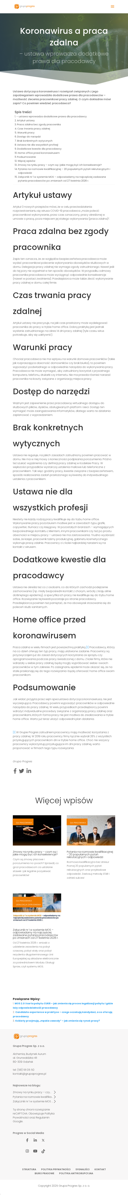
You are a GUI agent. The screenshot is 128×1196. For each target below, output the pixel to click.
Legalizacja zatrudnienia (28, 904)
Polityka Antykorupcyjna (76, 1173)
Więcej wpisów (26, 161)
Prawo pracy (22, 826)
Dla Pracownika (24, 822)
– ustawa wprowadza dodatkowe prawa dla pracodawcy (51, 116)
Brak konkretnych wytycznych (34, 140)
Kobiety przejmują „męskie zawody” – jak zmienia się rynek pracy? (57, 1020)
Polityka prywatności (55, 1169)
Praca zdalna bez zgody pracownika (39, 124)
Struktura (29, 1169)
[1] (87, 647)
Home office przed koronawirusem (39, 153)
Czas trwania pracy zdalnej (33, 128)
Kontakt (100, 1169)
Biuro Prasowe (44, 1173)
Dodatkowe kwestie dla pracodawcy (39, 148)
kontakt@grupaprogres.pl (29, 1074)
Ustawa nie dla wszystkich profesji (37, 144)
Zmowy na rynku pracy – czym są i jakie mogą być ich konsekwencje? (60, 165)
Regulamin (43, 1117)
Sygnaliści (83, 1169)
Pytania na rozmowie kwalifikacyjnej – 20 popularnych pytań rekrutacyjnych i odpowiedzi (64, 171)
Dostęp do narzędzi (29, 136)
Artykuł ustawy (26, 120)
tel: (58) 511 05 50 (23, 1070)
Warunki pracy (25, 132)
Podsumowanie (26, 157)
